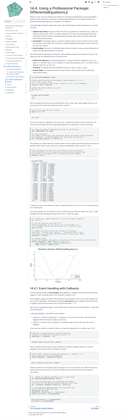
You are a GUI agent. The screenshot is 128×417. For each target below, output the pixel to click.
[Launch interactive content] (85, 2)
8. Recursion (8, 50)
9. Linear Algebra (10, 52)
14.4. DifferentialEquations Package (14, 80)
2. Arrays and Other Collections (14, 33)
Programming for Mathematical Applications (14, 27)
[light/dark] (98, 1)
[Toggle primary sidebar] (30, 2)
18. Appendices (9, 92)
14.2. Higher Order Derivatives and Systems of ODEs (15, 73)
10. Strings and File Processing (14, 55)
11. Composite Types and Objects (15, 58)
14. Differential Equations (12, 66)
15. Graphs (8, 84)
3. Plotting (8, 36)
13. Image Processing (11, 63)
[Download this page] (92, 2)
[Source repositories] (89, 2)
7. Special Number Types (12, 47)
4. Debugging (9, 39)
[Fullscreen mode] (95, 2)
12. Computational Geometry (13, 61)
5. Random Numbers (11, 41)
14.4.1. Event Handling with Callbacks (111, 6)
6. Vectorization (9, 44)
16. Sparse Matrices (11, 87)
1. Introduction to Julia (11, 30)
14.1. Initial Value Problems (14, 69)
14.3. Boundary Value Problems (15, 77)
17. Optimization (9, 90)
